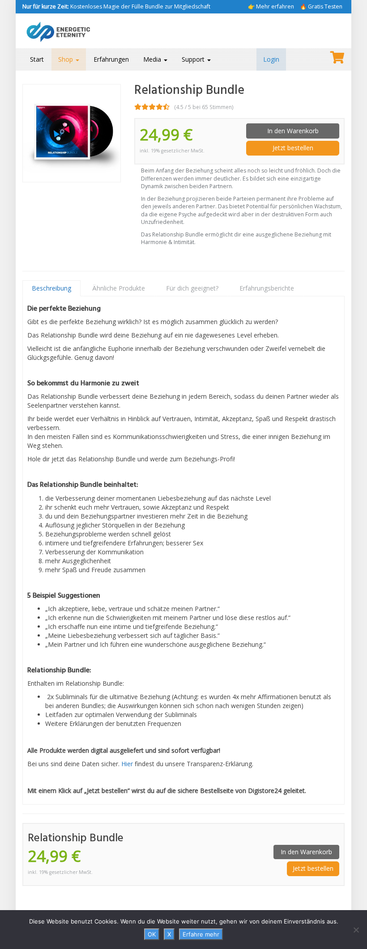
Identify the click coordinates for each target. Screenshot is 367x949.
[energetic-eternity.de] (71, 31)
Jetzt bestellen (293, 147)
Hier (127, 763)
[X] (355, 929)
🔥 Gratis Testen (321, 6)
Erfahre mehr (201, 934)
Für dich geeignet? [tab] (192, 288)
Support (194, 59)
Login (271, 59)
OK (152, 934)
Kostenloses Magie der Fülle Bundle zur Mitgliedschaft (116, 6)
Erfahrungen (111, 59)
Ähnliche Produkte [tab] (118, 288)
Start (37, 59)
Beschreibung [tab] (51, 288)
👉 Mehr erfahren (271, 6)
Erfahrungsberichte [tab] (266, 288)
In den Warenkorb (293, 131)
